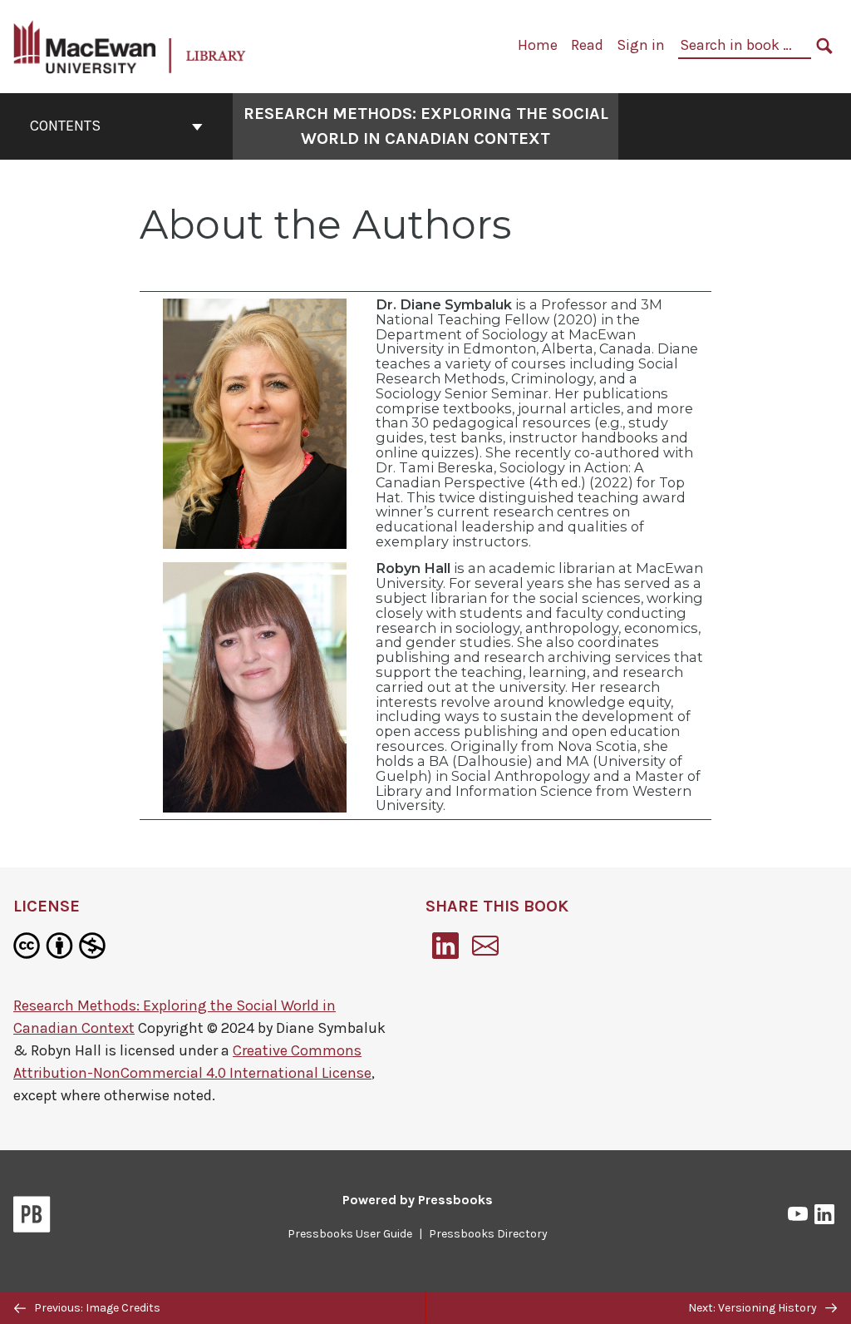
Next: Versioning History (753, 1308)
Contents (65, 125)
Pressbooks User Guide (350, 1234)
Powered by (417, 1200)
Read (587, 45)
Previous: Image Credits (96, 1308)
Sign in (641, 45)
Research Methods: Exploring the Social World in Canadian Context (425, 126)
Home (538, 45)
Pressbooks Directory (488, 1234)
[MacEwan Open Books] (130, 45)
